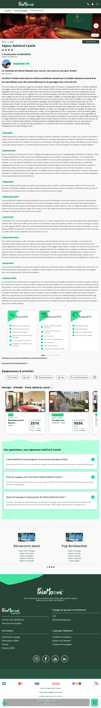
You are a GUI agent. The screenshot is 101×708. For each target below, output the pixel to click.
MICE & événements (61, 619)
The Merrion (58, 420)
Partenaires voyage (11, 637)
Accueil (8, 10)
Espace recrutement (61, 640)
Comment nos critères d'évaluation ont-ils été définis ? (24, 358)
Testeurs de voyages (62, 644)
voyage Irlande (20, 10)
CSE (54, 616)
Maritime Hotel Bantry (16, 421)
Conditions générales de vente (50, 692)
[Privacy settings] (5, 703)
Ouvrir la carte (91, 42)
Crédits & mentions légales (50, 688)
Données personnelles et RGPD (50, 696)
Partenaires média (10, 640)
